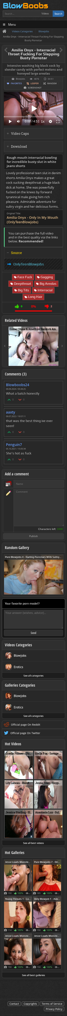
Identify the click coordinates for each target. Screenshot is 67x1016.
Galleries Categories (20, 685)
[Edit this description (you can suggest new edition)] (59, 158)
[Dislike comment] (20, 399)
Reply (58, 383)
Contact (14, 1004)
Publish (33, 536)
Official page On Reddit (25, 724)
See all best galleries (33, 975)
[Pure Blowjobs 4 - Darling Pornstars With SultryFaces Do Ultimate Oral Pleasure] (33, 574)
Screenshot (35, 87)
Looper (35, 83)
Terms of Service (52, 1004)
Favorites (16, 83)
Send (33, 633)
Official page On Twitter (25, 733)
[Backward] (5, 346)
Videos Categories (18, 644)
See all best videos (33, 842)
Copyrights (30, 1004)
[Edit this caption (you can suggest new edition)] (61, 66)
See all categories (33, 675)
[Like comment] (9, 399)
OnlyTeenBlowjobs (28, 264)
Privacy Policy (54, 1009)
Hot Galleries (14, 852)
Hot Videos (13, 743)
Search (58, 13)
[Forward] (62, 346)
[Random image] (30, 877)
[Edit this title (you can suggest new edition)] (56, 50)
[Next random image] (60, 575)
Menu (12, 24)
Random (52, 83)
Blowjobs (20, 79)
